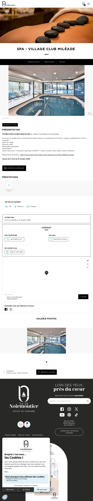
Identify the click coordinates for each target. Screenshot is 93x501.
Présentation (33, 62)
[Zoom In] (87, 260)
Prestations (49, 62)
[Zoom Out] (87, 264)
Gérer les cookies (24, 435)
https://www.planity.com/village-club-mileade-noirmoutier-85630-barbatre (47, 155)
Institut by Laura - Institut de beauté (17, 373)
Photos (62, 62)
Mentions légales (10, 435)
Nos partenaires (37, 435)
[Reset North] (87, 267)
